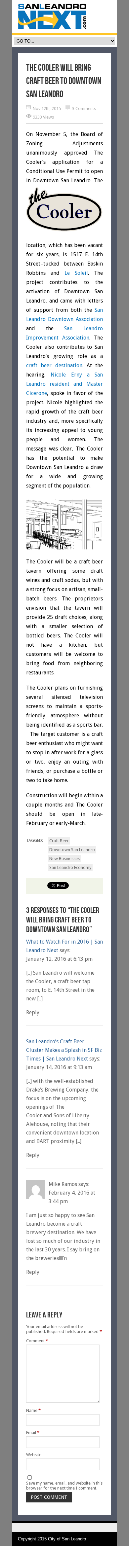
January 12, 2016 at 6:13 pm (59, 959)
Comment (37, 1340)
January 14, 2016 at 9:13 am (59, 1067)
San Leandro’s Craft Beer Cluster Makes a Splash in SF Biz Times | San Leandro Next (64, 1050)
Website (33, 1454)
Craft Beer (59, 840)
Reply (32, 1012)
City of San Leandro (67, 1538)
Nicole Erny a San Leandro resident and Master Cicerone (64, 384)
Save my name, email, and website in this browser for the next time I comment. (64, 1486)
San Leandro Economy (70, 867)
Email (32, 1432)
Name (33, 1410)
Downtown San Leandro (72, 849)
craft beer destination (54, 365)
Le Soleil (76, 273)
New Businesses (64, 858)
